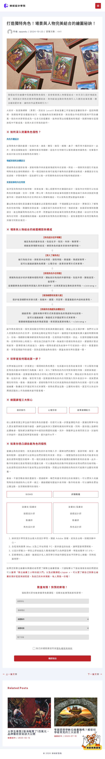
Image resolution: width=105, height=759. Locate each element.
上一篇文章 (10, 674)
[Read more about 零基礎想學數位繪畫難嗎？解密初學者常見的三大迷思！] (75, 712)
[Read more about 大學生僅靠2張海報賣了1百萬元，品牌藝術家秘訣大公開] (29, 712)
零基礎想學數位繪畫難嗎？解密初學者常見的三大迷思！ (75, 731)
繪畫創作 (12, 738)
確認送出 (52, 658)
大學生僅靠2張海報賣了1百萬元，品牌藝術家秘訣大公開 (29, 733)
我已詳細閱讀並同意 (54, 648)
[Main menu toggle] (98, 6)
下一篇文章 (95, 674)
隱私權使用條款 (64, 648)
